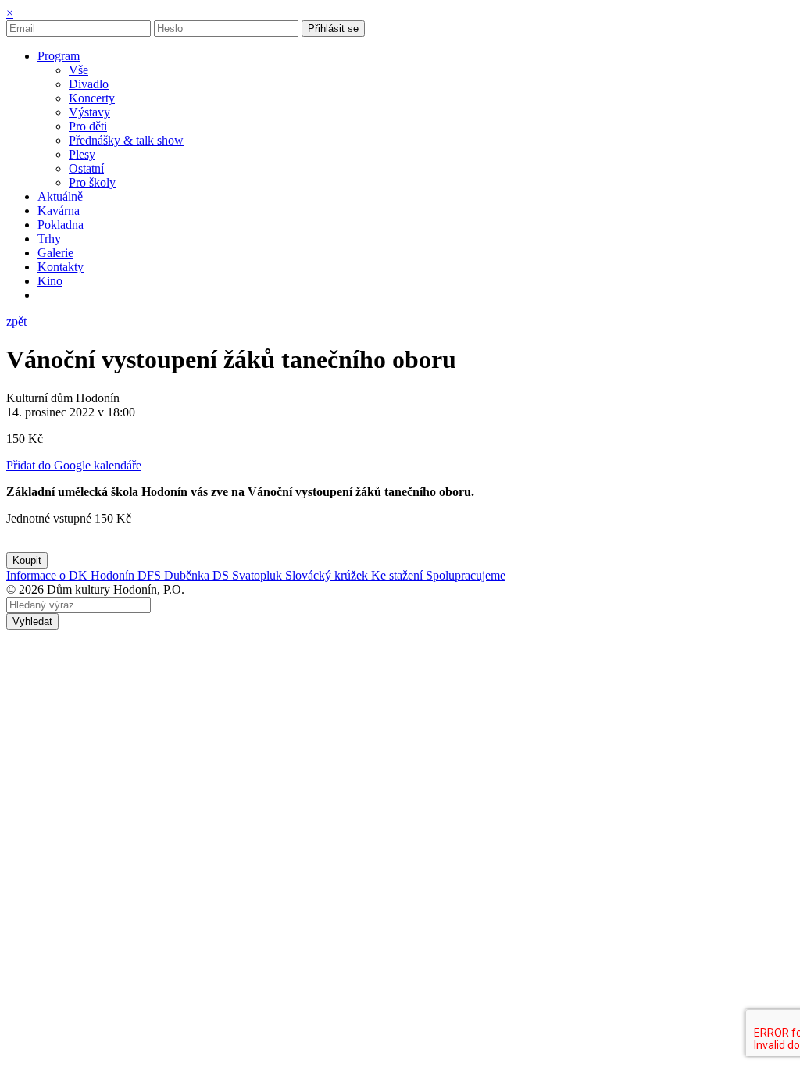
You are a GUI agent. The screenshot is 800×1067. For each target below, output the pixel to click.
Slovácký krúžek (328, 575)
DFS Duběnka (175, 575)
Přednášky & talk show (126, 140)
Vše (78, 70)
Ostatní (86, 168)
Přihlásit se (333, 28)
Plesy (82, 154)
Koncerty (92, 98)
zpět (16, 321)
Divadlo (89, 84)
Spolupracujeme (465, 575)
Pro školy (92, 182)
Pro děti (88, 126)
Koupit (26, 560)
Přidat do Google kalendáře (73, 465)
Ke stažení (398, 575)
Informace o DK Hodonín (72, 575)
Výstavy (89, 112)
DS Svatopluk (248, 575)
